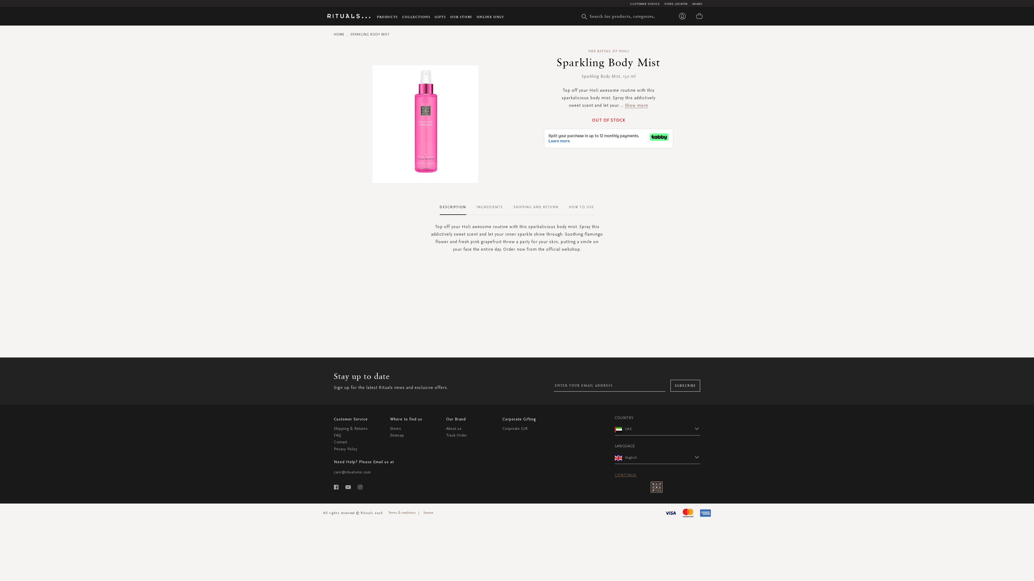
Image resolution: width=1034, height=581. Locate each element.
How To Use (581, 207)
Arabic (697, 4)
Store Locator (676, 4)
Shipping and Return (535, 207)
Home (339, 34)
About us (454, 428)
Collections (416, 17)
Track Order (456, 435)
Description (453, 207)
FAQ (337, 435)
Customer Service (645, 4)
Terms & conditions (402, 513)
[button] (662, 429)
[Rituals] (348, 17)
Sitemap (397, 435)
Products (387, 17)
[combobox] (623, 16)
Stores (395, 428)
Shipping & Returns (351, 428)
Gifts (440, 17)
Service (428, 513)
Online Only (490, 17)
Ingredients (490, 207)
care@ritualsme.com (352, 472)
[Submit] (584, 16)
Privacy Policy (346, 449)
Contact (340, 442)
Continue (626, 475)
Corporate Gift (515, 428)
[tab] (455, 207)
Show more (636, 105)
